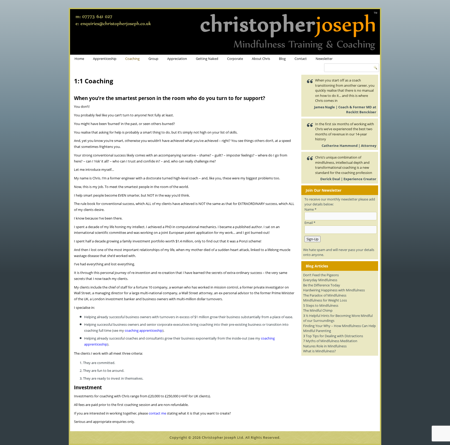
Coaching (132, 58)
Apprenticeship (104, 58)
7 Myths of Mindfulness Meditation (330, 341)
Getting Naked (207, 58)
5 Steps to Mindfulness (320, 305)
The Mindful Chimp (318, 310)
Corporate (235, 58)
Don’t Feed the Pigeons (321, 275)
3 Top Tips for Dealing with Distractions (333, 336)
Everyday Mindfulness (320, 280)
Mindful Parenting (317, 330)
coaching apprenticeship (143, 330)
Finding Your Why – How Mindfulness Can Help (339, 325)
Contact (301, 58)
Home (79, 58)
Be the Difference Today (321, 285)
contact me (157, 413)
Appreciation (177, 58)
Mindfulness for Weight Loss (325, 300)
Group (153, 58)
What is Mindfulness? (319, 351)
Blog (282, 58)
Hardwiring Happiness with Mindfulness (334, 290)
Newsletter (324, 58)
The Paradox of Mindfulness (324, 295)
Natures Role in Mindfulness (325, 346)
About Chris (261, 58)
